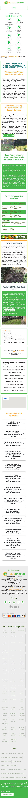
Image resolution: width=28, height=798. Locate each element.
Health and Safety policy (18, 773)
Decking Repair (5, 734)
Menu (14, 8)
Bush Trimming (5, 669)
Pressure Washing (21, 728)
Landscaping (19, 23)
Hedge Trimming (9, 31)
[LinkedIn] (18, 602)
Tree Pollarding (13, 680)
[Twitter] (9, 602)
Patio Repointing (4, 728)
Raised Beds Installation (13, 714)
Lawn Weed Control (21, 649)
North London (12, 753)
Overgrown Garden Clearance (13, 693)
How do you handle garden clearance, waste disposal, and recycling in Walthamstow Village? (13, 521)
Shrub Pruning (22, 663)
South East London (6, 757)
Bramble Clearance (4, 700)
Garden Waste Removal (22, 701)
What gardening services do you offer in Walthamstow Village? (13, 423)
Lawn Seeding (13, 642)
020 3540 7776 (8, 135)
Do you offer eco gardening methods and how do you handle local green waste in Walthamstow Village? (13, 478)
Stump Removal (5, 686)
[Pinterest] (22, 602)
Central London (17, 761)
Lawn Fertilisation (13, 649)
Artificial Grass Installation (5, 650)
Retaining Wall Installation (5, 721)
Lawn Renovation (13, 657)
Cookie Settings (6, 791)
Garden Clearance (9, 51)
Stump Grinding (21, 680)
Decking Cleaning (13, 734)
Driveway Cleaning (13, 728)
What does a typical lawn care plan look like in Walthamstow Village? (13, 511)
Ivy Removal (13, 699)
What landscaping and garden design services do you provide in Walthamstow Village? (13, 490)
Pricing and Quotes (6, 773)
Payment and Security (21, 777)
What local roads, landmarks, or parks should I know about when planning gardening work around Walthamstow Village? (13, 543)
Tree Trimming (5, 674)
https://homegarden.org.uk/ (15, 589)
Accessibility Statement (7, 769)
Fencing (5, 636)
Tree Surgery (9, 45)
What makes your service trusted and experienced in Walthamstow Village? (13, 443)
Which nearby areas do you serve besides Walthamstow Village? (13, 531)
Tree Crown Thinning (5, 680)
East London (21, 753)
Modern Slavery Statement (7, 777)
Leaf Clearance (21, 692)
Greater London (5, 765)
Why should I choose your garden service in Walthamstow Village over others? (13, 501)
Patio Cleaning (9, 38)
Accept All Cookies (7, 794)
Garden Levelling (21, 708)
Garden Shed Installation (13, 740)
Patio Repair (21, 719)
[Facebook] (5, 602)
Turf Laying (21, 642)
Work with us (14, 765)
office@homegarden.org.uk (16, 587)
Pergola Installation (22, 734)
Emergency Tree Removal (13, 686)
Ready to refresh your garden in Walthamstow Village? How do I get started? (13, 555)
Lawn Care (18, 45)
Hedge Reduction (4, 663)
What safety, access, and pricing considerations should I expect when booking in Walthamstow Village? (13, 455)
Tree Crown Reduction (22, 674)
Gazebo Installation (5, 740)
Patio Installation (13, 720)
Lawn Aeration (5, 643)
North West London (6, 761)
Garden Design (18, 51)
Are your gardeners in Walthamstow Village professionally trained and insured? (13, 434)
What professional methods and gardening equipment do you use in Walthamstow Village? (13, 466)
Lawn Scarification (21, 637)
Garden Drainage (5, 714)
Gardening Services (18, 31)
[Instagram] (14, 602)
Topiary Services (13, 669)
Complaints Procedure (20, 769)
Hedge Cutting (22, 657)
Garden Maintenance (9, 23)
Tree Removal (13, 673)
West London (4, 753)
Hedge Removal (13, 663)
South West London (17, 757)
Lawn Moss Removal (4, 657)
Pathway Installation (22, 714)
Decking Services (19, 38)
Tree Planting (21, 685)
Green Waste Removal (5, 708)
